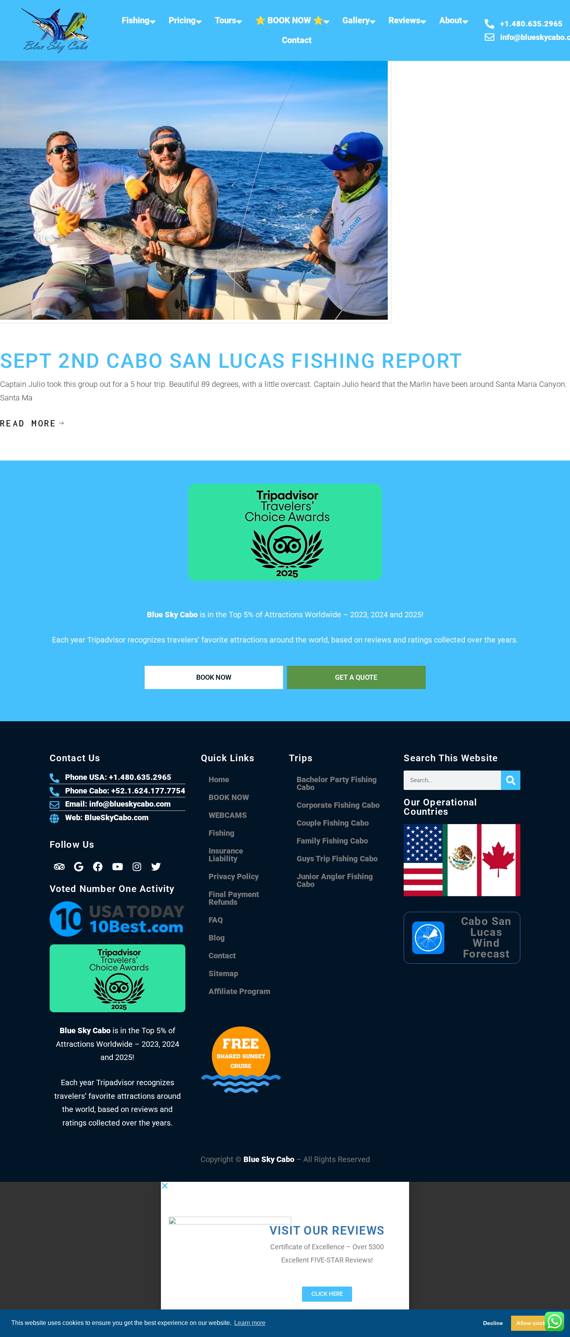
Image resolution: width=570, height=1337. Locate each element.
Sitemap (223, 973)
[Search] (510, 780)
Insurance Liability (226, 854)
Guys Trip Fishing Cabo (337, 858)
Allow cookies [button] (535, 1323)
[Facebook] (98, 866)
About (450, 20)
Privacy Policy (234, 876)
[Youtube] (117, 866)
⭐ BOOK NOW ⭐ (289, 20)
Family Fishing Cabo (332, 840)
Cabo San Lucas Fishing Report (93, 342)
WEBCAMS (228, 815)
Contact (297, 40)
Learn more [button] (250, 1323)
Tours (225, 20)
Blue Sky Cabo (269, 1159)
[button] (285, 1186)
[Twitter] (156, 866)
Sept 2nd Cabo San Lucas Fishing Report (231, 361)
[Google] (78, 866)
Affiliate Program (239, 991)
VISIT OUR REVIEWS (327, 1230)
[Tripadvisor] (59, 866)
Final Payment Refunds (234, 898)
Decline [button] (493, 1323)
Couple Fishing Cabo (333, 823)
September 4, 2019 (24, 342)
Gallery (356, 20)
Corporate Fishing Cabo (338, 805)
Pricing (182, 20)
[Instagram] (137, 866)
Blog (217, 937)
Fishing (136, 20)
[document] (285, 1259)
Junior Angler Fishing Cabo (335, 880)
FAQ (216, 920)
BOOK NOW (229, 797)
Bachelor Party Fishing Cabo (337, 783)
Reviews (404, 20)
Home (219, 779)
